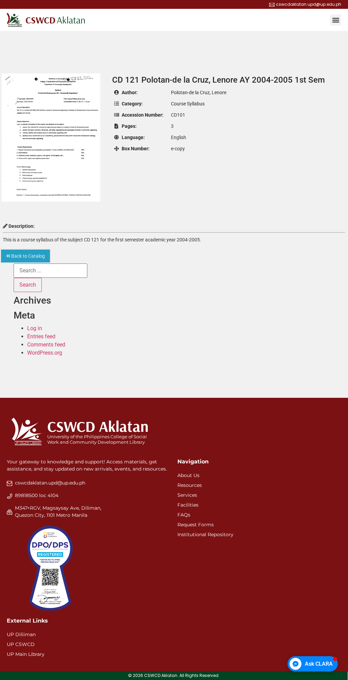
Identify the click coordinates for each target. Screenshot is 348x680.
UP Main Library (26, 654)
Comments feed (46, 344)
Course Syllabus (188, 103)
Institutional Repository (205, 534)
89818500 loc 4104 (36, 495)
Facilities (187, 505)
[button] (335, 20)
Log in (34, 328)
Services (187, 495)
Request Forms (195, 525)
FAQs (183, 515)
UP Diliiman (21, 634)
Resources (189, 485)
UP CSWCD (21, 644)
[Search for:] (50, 271)
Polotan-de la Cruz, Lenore (198, 92)
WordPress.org (44, 353)
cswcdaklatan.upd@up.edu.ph (50, 483)
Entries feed (41, 336)
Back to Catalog (27, 256)
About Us (188, 475)
